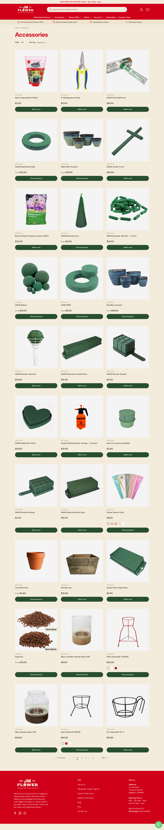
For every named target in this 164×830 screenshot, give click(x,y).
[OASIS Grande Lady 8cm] (36, 347)
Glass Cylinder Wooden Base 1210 (75, 657)
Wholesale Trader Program (88, 789)
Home (17, 27)
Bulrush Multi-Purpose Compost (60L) (32, 236)
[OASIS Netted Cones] (82, 209)
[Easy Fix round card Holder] (128, 416)
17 (93, 758)
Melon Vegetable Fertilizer (26, 98)
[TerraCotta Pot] (36, 561)
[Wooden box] (82, 561)
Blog (79, 802)
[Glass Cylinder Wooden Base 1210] (82, 630)
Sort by (32, 42)
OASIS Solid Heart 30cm (25, 443)
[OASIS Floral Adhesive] (128, 71)
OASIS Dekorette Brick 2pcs (73, 512)
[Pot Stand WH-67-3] (128, 705)
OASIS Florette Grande (116, 374)
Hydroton (19, 657)
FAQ (79, 807)
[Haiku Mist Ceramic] (82, 140)
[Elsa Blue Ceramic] (128, 278)
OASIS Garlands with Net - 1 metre (122, 236)
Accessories (25, 27)
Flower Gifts (74, 17)
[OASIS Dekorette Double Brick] (82, 347)
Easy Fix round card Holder (118, 443)
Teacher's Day (124, 17)
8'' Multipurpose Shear (70, 98)
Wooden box (66, 588)
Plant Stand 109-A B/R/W (118, 657)
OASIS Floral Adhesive (116, 98)
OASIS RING (66, 305)
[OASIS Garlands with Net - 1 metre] (128, 209)
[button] (147, 9)
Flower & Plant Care (86, 793)
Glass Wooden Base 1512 (25, 732)
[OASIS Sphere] (36, 278)
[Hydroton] (36, 630)
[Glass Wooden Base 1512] (36, 705)
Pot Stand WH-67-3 (115, 732)
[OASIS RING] (82, 278)
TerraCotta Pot (21, 588)
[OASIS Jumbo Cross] (128, 140)
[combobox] (87, 9)
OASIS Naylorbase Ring (25, 167)
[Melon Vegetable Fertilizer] (36, 71)
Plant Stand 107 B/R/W (70, 732)
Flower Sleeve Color (115, 512)
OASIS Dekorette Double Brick (74, 374)
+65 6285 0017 (138, 808)
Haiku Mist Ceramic (69, 167)
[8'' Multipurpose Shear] (82, 71)
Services (98, 17)
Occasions (59, 17)
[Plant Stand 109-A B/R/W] (128, 630)
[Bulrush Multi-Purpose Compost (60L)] (36, 209)
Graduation (111, 17)
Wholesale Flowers (42, 17)
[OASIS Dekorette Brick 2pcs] (82, 485)
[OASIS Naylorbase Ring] (36, 140)
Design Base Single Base (117, 588)
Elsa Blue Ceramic (114, 305)
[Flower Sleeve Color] (128, 485)
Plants (86, 17)
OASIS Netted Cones (70, 236)
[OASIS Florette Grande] (128, 347)
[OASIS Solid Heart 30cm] (36, 416)
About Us (81, 784)
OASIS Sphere (21, 305)
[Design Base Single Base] (128, 561)
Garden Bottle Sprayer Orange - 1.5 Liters (79, 443)
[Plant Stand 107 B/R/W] (82, 705)
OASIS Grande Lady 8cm (25, 374)
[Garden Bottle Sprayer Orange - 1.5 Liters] (82, 416)
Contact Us (82, 811)
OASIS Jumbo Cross (115, 167)
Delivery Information (86, 798)
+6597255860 (144, 811)
